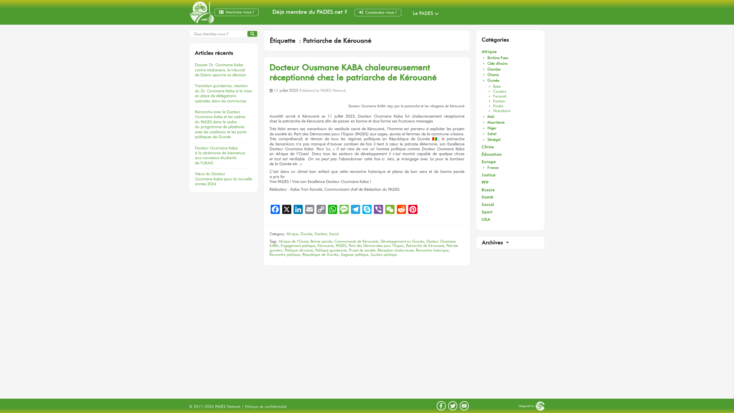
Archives (493, 242)
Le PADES (423, 13)
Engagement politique (298, 245)
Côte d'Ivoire (497, 63)
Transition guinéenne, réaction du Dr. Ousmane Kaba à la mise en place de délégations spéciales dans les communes (223, 93)
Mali (490, 116)
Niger (492, 128)
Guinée (306, 234)
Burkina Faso (497, 58)
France (493, 167)
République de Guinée (320, 254)
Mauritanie (496, 122)
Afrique (292, 234)
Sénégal (493, 139)
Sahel (491, 134)
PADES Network (333, 90)
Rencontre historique (432, 250)
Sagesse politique (354, 254)
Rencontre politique (285, 254)
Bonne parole (321, 241)
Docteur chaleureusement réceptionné (353, 72)
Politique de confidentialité (266, 406)
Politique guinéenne (331, 250)
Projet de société (362, 250)
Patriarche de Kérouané (425, 245)
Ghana (493, 75)
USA (486, 219)
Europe (489, 161)
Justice (489, 175)
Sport (487, 212)
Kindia (498, 106)
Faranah (500, 96)
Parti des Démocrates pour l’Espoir (376, 245)
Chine (488, 147)
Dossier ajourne (220, 69)
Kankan (321, 234)
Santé (487, 197)
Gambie (494, 69)
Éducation (492, 154)
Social (334, 234)
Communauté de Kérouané (356, 241)
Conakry (500, 91)
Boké (497, 86)
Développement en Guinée (402, 241)
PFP (485, 182)
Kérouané (325, 245)
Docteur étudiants (220, 155)
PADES (341, 245)
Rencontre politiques (221, 124)
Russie (488, 190)
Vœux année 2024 (223, 178)
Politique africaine (299, 250)
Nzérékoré (501, 111)
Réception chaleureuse (396, 250)
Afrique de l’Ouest (293, 241)
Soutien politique (384, 254)
